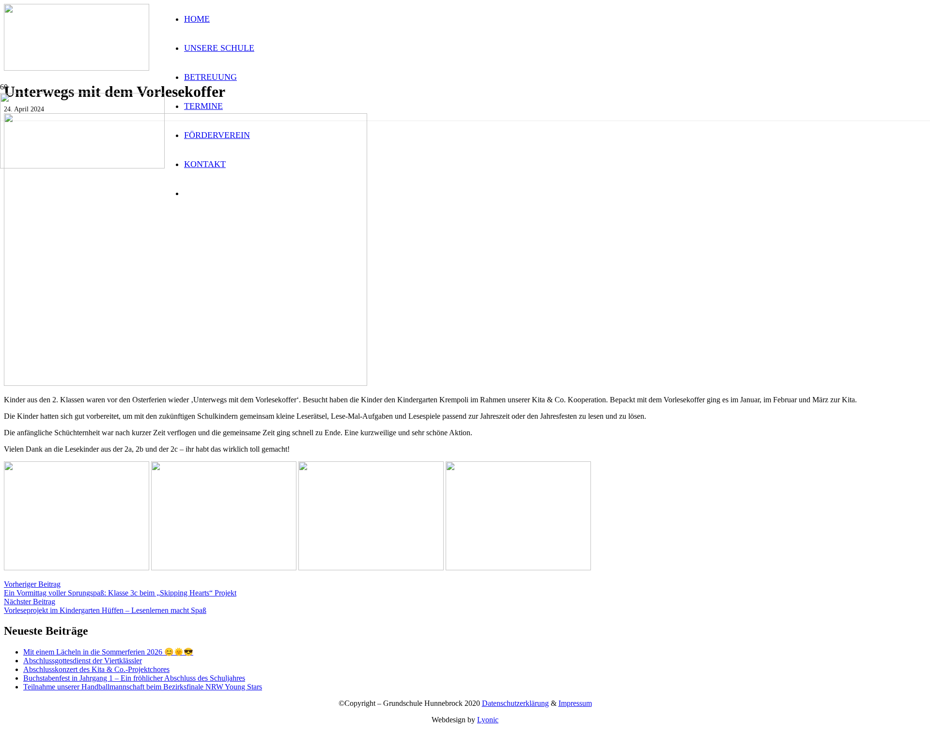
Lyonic (487, 720)
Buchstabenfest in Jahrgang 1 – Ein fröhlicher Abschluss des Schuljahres (134, 678)
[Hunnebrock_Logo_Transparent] (82, 166)
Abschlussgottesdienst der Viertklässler (82, 660)
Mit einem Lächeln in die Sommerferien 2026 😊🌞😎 (108, 652)
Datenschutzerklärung (515, 703)
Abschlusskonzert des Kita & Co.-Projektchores (96, 669)
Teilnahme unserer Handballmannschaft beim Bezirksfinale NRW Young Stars (142, 687)
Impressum (575, 703)
